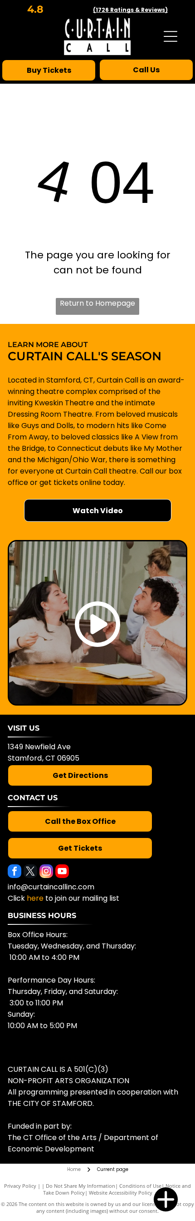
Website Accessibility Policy (120, 1192)
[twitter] (30, 872)
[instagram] (46, 872)
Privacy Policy (20, 1185)
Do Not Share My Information (80, 1185)
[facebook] (14, 872)
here (35, 898)
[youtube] (62, 872)
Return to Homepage (97, 303)
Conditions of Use (140, 1185)
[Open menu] (170, 36)
